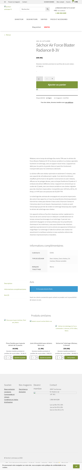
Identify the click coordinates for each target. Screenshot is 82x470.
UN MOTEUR (19, 19)
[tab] (15, 283)
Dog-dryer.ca (23, 389)
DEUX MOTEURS (32, 19)
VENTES (47, 27)
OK (76, 466)
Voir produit (71, 357)
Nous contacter (9, 389)
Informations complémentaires (15, 289)
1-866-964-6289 (61, 13)
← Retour (7, 35)
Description (8, 283)
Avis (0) (6, 295)
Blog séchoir (36, 27)
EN (5, 2)
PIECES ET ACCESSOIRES (58, 19)
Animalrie (22, 392)
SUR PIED (44, 19)
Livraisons (7, 392)
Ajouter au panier (57, 84)
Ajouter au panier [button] (19, 357)
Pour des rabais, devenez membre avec (57, 102)
